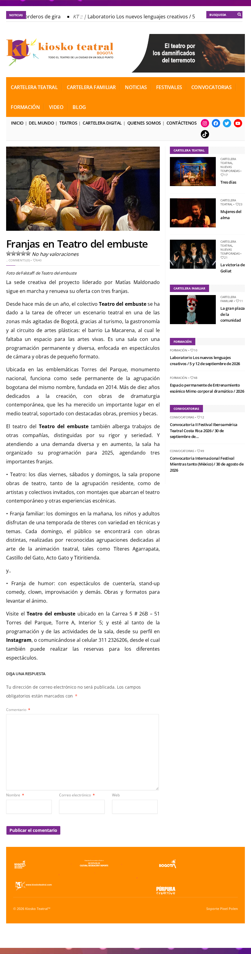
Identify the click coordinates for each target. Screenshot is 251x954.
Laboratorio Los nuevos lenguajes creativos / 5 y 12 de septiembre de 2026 (205, 360)
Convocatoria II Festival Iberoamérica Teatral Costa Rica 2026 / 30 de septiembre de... (204, 430)
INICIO (17, 123)
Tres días (228, 182)
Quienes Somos (144, 123)
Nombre (15, 795)
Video (56, 107)
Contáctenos (182, 123)
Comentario (18, 709)
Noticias (136, 87)
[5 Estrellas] (28, 253)
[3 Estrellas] (18, 253)
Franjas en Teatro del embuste (77, 244)
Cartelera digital (102, 123)
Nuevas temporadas (230, 169)
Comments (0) (19, 260)
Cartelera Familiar (91, 87)
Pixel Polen (229, 909)
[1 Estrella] (8, 253)
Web (116, 795)
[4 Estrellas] (23, 253)
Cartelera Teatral (34, 87)
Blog (79, 107)
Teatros (68, 123)
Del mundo (41, 123)
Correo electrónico (77, 795)
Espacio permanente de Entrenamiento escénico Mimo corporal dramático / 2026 (207, 388)
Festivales (169, 87)
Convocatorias (211, 87)
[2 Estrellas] (13, 253)
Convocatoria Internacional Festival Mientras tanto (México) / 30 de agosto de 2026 (207, 464)
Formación (25, 107)
